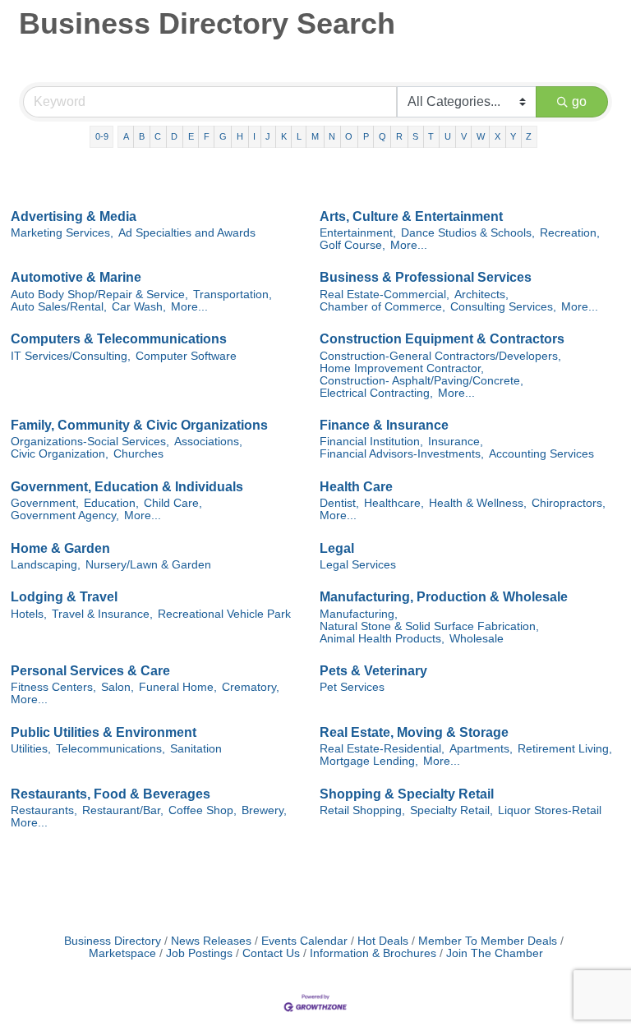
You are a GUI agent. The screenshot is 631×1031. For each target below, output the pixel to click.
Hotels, (29, 614)
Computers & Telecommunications (119, 339)
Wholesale (476, 639)
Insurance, (455, 441)
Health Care (356, 487)
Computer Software (186, 356)
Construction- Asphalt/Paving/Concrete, (421, 381)
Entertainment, (358, 233)
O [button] (348, 136)
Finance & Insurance (384, 425)
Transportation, (232, 294)
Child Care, (173, 503)
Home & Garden (60, 548)
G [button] (223, 136)
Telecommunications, (110, 749)
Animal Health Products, (382, 639)
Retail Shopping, (362, 810)
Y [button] (513, 136)
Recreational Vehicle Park (224, 614)
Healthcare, (394, 503)
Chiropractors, (569, 503)
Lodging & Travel (64, 597)
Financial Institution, (371, 441)
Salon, (117, 687)
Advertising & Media (73, 216)
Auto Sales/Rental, (59, 307)
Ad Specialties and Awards (187, 233)
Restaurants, (44, 810)
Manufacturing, (359, 614)
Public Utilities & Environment (103, 732)
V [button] (464, 136)
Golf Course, (352, 245)
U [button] (447, 136)
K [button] (284, 136)
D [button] (174, 136)
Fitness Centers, (53, 687)
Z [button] (529, 136)
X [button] (497, 136)
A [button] (126, 136)
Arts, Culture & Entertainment (411, 216)
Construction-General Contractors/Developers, (440, 356)
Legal (337, 548)
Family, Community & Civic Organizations (139, 425)
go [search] (579, 101)
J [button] (267, 136)
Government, (45, 503)
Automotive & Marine (76, 277)
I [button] (254, 136)
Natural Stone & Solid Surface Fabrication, (429, 626)
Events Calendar (304, 941)
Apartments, (481, 749)
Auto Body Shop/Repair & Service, (99, 294)
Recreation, (570, 233)
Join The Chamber (494, 953)
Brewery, (264, 810)
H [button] (240, 136)
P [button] (366, 136)
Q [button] (382, 136)
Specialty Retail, (451, 810)
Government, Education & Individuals (127, 487)
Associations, (208, 441)
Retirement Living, (565, 749)
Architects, (481, 294)
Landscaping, (46, 565)
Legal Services (358, 565)
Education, (111, 503)
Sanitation (196, 749)
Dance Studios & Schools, (468, 233)
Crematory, (250, 687)
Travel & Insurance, (102, 614)
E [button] (191, 136)
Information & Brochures (373, 953)
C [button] (157, 136)
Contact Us (271, 953)
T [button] (431, 136)
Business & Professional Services (426, 277)
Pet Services (352, 687)
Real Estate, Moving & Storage (414, 732)
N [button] (332, 136)
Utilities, (31, 749)
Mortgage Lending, (369, 761)
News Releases (211, 941)
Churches (138, 454)
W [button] (481, 136)
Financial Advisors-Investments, (402, 454)
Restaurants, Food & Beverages (110, 794)
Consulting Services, (503, 307)
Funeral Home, (178, 687)
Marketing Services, (62, 233)
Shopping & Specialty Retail (407, 794)
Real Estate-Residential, (382, 749)
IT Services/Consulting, (71, 356)
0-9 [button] (101, 136)
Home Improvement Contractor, (402, 368)
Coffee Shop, (202, 810)
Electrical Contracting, (376, 393)
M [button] (315, 136)
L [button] (299, 136)
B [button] (142, 136)
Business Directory (112, 941)
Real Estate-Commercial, (384, 294)
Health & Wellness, (478, 503)
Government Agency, (65, 515)
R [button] (399, 136)
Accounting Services (541, 454)
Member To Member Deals (487, 941)
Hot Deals (382, 941)
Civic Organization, (59, 454)
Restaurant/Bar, (123, 810)
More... (408, 245)
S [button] (415, 136)
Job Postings (199, 953)
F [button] (207, 136)
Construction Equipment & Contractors (442, 339)
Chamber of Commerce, (382, 307)
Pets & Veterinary (373, 671)
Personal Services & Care (90, 671)
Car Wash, (139, 307)
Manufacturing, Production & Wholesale (444, 597)
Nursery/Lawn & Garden (148, 565)
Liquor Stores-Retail (549, 810)
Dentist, (339, 503)
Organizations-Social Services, (90, 441)
